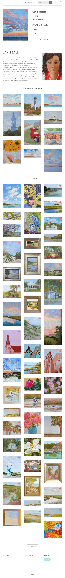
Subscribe (56, 2)
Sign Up (47, 559)
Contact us (51, 40)
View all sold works (32, 546)
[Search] (50, 2)
